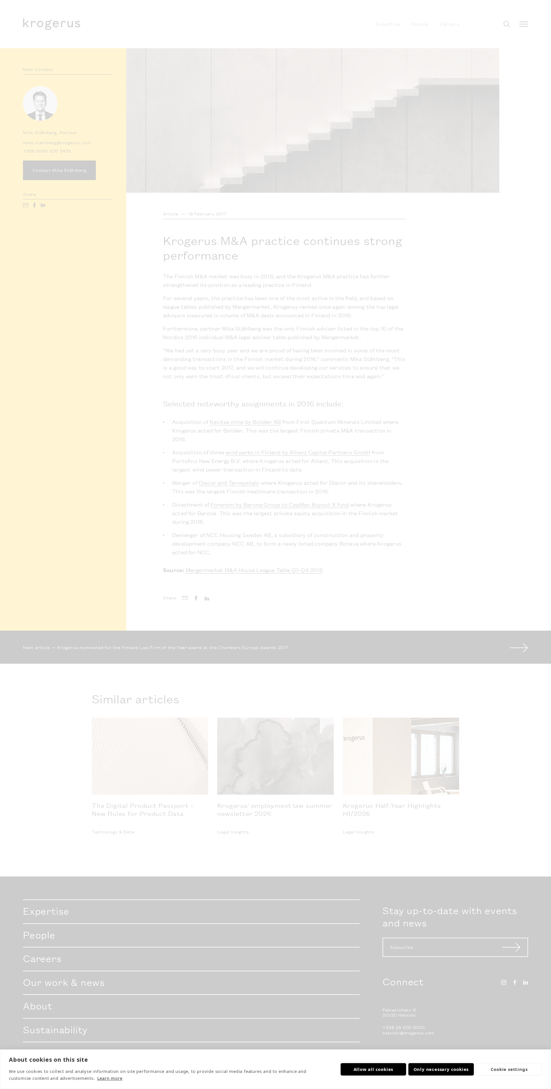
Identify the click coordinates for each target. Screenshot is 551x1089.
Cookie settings (509, 1069)
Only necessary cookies (441, 1069)
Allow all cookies (373, 1069)
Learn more (110, 1078)
